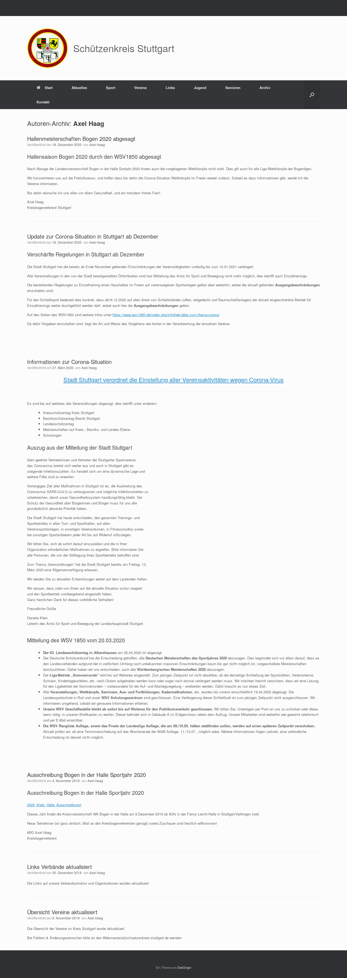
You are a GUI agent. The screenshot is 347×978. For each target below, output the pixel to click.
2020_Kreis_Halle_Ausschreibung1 (54, 804)
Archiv (264, 87)
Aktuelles (79, 87)
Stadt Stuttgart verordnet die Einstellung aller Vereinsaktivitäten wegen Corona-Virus (173, 379)
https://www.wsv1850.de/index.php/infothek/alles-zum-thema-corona (166, 314)
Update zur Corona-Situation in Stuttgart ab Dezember (92, 236)
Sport (110, 87)
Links (170, 87)
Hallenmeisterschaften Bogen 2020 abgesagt (81, 138)
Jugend (200, 87)
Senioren (232, 87)
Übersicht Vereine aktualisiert (62, 912)
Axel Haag (88, 123)
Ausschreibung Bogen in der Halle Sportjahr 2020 (86, 775)
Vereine (140, 87)
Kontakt (43, 101)
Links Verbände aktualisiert (59, 867)
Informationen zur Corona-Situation (69, 362)
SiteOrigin (184, 967)
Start (49, 87)
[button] (312, 94)
